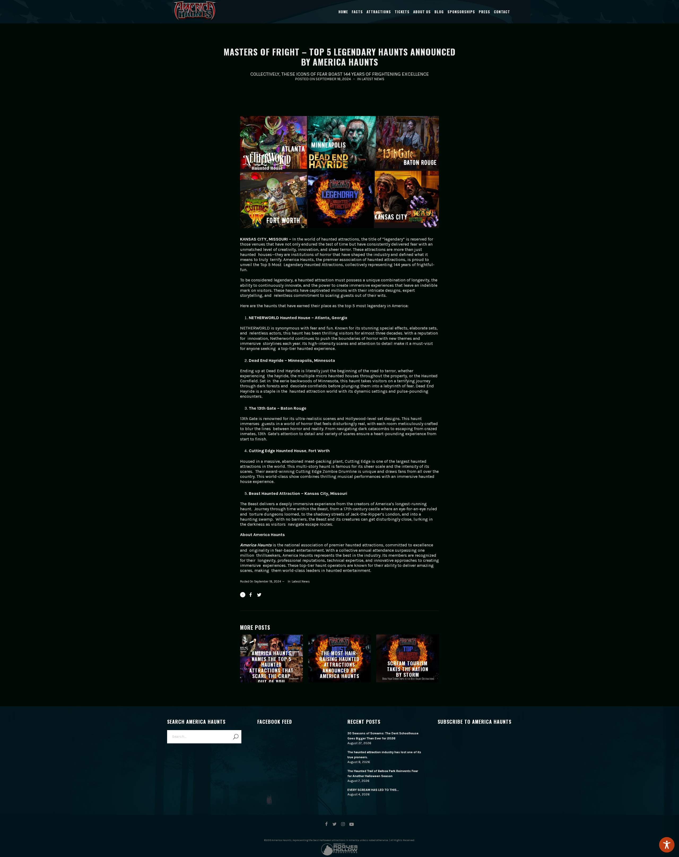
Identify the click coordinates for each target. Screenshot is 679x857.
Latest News (373, 79)
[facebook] (326, 824)
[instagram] (343, 824)
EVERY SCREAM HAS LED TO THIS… (373, 790)
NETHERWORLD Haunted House (279, 317)
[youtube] (351, 826)
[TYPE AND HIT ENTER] (235, 736)
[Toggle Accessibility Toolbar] (667, 845)
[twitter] (334, 824)
